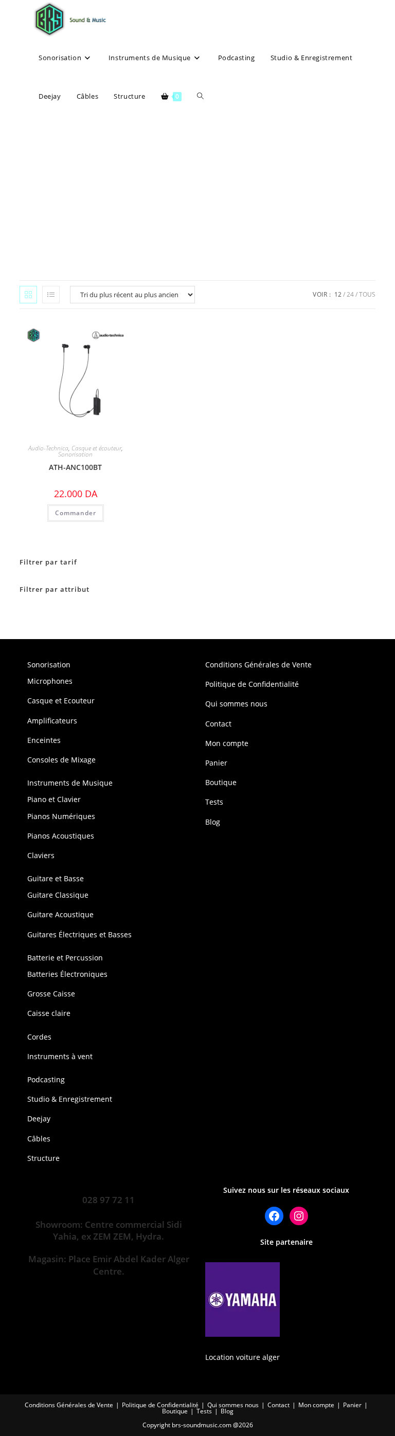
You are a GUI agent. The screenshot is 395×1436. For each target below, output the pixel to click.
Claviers (41, 855)
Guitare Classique (57, 895)
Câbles (38, 1138)
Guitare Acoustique (60, 914)
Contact (218, 724)
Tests (214, 802)
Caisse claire (48, 1013)
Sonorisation (75, 454)
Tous (367, 294)
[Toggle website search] (200, 96)
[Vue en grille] (28, 294)
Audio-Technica (48, 448)
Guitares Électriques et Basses (79, 934)
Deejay (38, 1118)
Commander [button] (75, 512)
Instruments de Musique (70, 783)
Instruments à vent (60, 1056)
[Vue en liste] (51, 294)
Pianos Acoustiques (60, 836)
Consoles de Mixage (61, 760)
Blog (212, 822)
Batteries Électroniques (67, 974)
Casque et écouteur (96, 448)
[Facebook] (274, 1216)
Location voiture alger (242, 1357)
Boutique (221, 782)
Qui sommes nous (236, 703)
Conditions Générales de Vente (258, 664)
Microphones (50, 681)
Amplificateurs (52, 720)
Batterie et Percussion (65, 957)
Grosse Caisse (51, 993)
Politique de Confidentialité (252, 684)
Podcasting (46, 1079)
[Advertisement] (197, 193)
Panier (216, 763)
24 (350, 294)
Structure (43, 1158)
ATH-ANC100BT (75, 467)
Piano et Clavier (54, 799)
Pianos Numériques (61, 816)
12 (338, 294)
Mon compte (226, 743)
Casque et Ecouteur (61, 700)
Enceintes (44, 740)
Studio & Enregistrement (69, 1099)
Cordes (39, 1037)
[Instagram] (299, 1216)
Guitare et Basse (55, 878)
